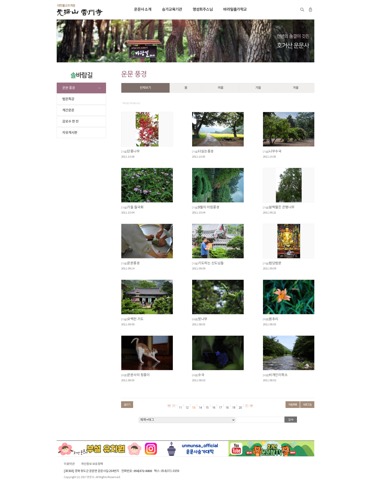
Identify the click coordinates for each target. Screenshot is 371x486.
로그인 (310, 10)
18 (226, 407)
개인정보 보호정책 (92, 464)
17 (220, 407)
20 (240, 407)
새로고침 (307, 404)
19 (233, 407)
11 (180, 407)
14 (200, 407)
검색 (302, 10)
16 (213, 407)
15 (206, 407)
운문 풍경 (68, 88)
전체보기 (145, 88)
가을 (258, 88)
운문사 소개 (142, 9)
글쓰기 (127, 404)
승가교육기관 (172, 9)
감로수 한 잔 (70, 121)
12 (187, 407)
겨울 (295, 88)
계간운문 (68, 110)
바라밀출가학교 (235, 9)
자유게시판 (69, 133)
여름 (220, 88)
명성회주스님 (203, 9)
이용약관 (69, 464)
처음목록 (292, 404)
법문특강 (68, 99)
